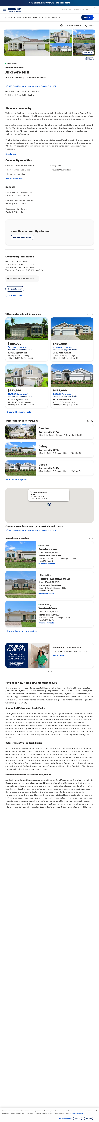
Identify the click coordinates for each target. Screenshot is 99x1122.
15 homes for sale (47, 563)
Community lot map (22, 237)
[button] (87, 17)
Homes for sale (30, 17)
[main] (49, 572)
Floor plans (44, 17)
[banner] (49, 3)
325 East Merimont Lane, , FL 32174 (32, 86)
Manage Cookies (65, 1118)
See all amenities (14, 178)
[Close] (96, 1110)
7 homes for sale (46, 623)
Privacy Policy (77, 1113)
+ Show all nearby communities (21, 631)
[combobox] (77, 9)
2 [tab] (52, 672)
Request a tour (15, 289)
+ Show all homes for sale (18, 412)
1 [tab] (48, 672)
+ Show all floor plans (16, 479)
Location (56, 17)
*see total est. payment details (20, 348)
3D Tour (89, 59)
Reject (77, 1118)
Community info (13, 17)
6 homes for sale (46, 593)
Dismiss (88, 1118)
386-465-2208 (15, 295)
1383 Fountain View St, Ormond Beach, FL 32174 (39, 498)
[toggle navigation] (4, 10)
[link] (27, 43)
